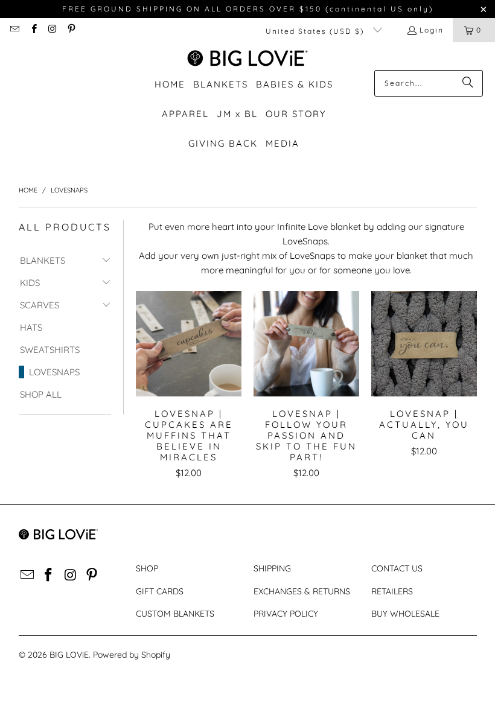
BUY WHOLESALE (405, 613)
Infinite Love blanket (319, 226)
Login (432, 29)
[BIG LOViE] (248, 59)
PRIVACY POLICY (286, 613)
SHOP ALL (41, 394)
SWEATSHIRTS (50, 349)
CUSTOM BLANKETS (175, 613)
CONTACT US (397, 568)
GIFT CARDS (160, 591)
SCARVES (39, 305)
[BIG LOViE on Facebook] (33, 29)
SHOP (147, 568)
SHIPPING (272, 568)
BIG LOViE (69, 654)
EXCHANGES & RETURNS (302, 591)
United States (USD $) (316, 31)
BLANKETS (42, 260)
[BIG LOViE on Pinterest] (71, 29)
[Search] (468, 83)
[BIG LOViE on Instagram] (52, 29)
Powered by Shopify (131, 654)
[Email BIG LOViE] (14, 29)
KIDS (30, 282)
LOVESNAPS (54, 372)
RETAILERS (392, 591)
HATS (31, 327)
